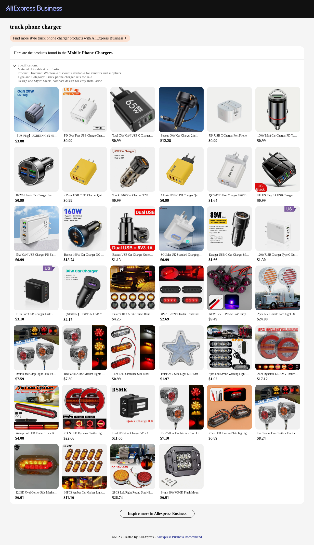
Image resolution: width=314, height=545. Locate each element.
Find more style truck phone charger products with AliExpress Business (68, 38)
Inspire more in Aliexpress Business (157, 513)
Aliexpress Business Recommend (179, 537)
